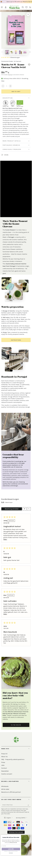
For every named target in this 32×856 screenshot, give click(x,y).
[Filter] (24, 508)
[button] (23, 7)
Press (3, 762)
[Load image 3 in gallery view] (16, 52)
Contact (4, 768)
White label (5, 789)
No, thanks (11, 853)
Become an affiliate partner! (11, 792)
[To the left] (2, 52)
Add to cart (16, 91)
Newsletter (5, 771)
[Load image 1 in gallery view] (7, 52)
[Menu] (2, 7)
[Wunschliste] (26, 7)
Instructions (16, 340)
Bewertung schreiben (12, 509)
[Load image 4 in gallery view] (20, 52)
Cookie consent (6, 774)
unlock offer (11, 849)
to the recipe (16, 725)
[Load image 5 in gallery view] (25, 52)
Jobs (2, 765)
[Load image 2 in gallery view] (12, 52)
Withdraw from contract (16, 832)
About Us (4, 756)
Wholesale (4, 786)
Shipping (10, 74)
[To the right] (30, 52)
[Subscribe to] (28, 805)
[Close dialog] (30, 836)
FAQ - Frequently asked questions (12, 759)
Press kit (4, 754)
